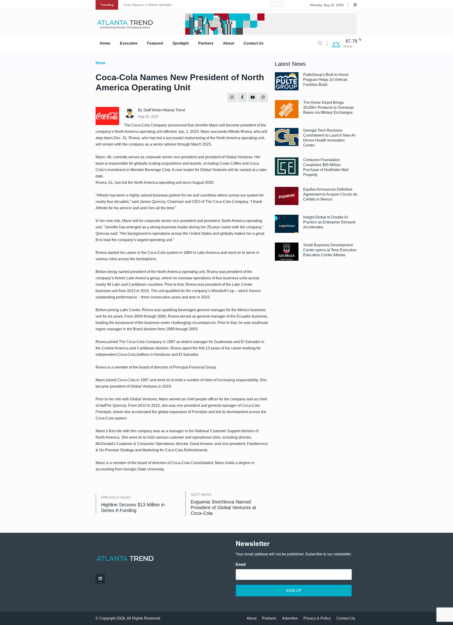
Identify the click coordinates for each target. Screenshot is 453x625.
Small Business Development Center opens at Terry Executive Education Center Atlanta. (330, 250)
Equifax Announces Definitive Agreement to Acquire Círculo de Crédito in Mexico (330, 194)
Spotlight (180, 43)
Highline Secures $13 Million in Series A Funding (133, 507)
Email (241, 564)
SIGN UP (294, 590)
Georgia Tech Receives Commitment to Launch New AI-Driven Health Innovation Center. (329, 137)
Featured (155, 43)
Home (105, 43)
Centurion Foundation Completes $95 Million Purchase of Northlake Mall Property (325, 167)
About (228, 43)
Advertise (290, 618)
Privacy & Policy (317, 618)
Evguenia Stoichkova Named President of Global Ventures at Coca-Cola (223, 507)
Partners (206, 43)
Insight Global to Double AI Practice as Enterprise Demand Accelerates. (329, 222)
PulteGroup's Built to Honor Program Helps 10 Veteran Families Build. (326, 80)
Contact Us (253, 43)
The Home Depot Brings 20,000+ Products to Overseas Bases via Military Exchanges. (328, 107)
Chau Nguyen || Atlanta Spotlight (147, 5)
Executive (129, 43)
